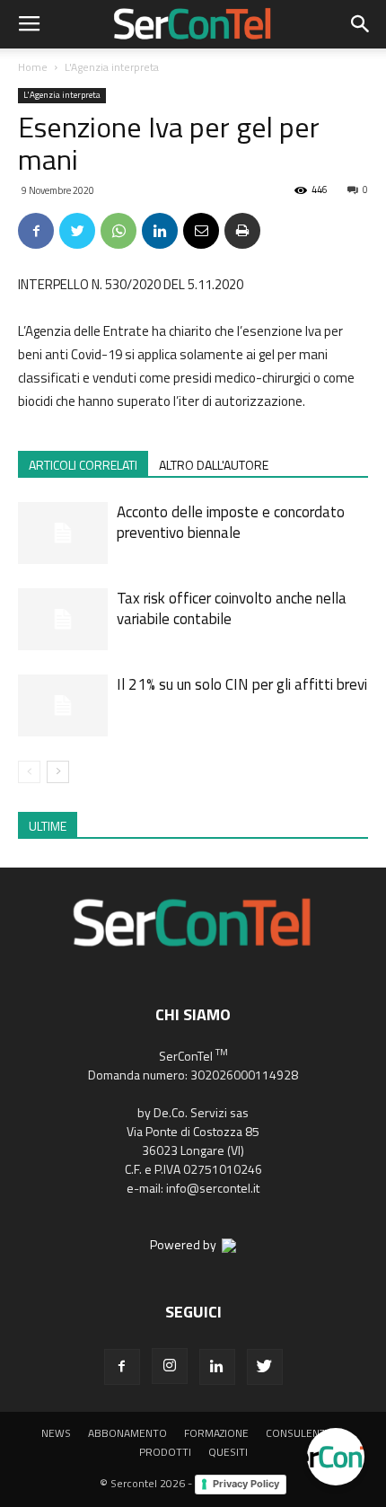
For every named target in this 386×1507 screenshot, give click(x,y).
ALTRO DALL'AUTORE (213, 464)
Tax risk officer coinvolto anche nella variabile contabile (232, 608)
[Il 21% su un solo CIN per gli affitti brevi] (63, 705)
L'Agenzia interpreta (112, 66)
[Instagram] (170, 1366)
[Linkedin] (217, 1367)
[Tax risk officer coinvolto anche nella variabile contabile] (63, 619)
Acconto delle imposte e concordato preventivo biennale (231, 522)
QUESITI (228, 1452)
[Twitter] (265, 1367)
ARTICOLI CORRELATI (83, 464)
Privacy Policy (246, 1483)
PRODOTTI (165, 1452)
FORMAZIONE (216, 1433)
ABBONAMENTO (127, 1433)
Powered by (186, 1244)
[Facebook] (122, 1367)
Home (33, 66)
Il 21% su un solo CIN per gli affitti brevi (242, 684)
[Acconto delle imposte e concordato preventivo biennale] (63, 533)
